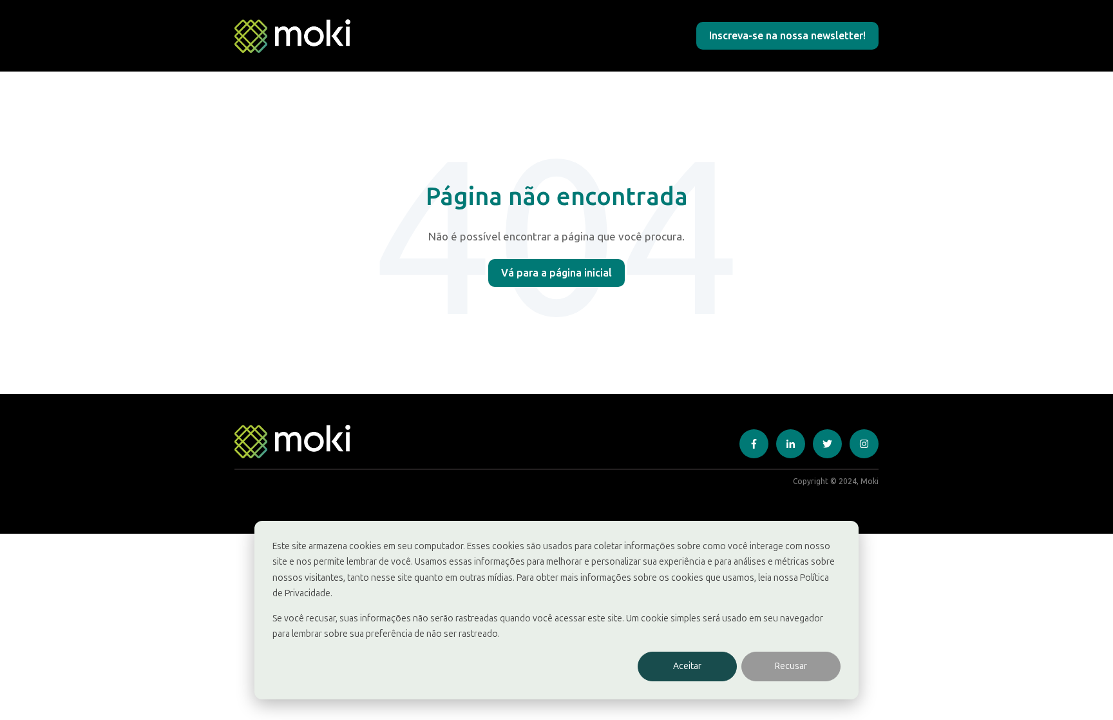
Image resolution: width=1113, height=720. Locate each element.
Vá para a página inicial (556, 272)
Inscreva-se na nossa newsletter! (787, 35)
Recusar (791, 666)
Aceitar (687, 666)
